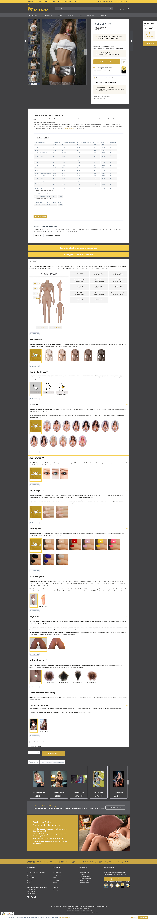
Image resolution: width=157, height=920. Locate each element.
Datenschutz (55, 887)
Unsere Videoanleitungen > (52, 235)
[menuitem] (84, 8)
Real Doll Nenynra (79, 792)
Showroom (37, 843)
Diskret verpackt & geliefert (104, 78)
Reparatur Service (31, 877)
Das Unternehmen (57, 872)
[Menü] (13, 913)
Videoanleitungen (31, 880)
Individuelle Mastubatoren (33, 874)
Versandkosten (75, 906)
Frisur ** (34, 404)
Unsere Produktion (57, 875)
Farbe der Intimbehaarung (42, 692)
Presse (54, 877)
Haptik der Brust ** (39, 372)
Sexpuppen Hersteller (71, 128)
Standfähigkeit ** (38, 576)
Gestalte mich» (150, 44)
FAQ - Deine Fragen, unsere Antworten (35, 872)
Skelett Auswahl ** (39, 705)
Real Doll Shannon (59, 792)
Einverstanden (143, 917)
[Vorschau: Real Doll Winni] (34, 25)
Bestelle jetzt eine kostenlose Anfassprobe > (108, 53)
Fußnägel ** (35, 528)
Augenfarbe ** (37, 457)
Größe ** (34, 261)
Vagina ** (34, 616)
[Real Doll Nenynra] (79, 779)
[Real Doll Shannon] (59, 779)
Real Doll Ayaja (98, 792)
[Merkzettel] (120, 8)
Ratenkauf (29, 875)
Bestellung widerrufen (58, 890)
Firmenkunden (56, 879)
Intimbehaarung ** (39, 660)
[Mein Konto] (124, 8)
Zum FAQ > (38, 235)
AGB (54, 884)
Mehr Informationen (64, 917)
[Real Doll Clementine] (39, 779)
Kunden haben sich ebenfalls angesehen (53, 762)
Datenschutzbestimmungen (112, 881)
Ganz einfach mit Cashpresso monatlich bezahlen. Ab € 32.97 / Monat (110, 89)
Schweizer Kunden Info (32, 879)
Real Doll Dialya (118, 792)
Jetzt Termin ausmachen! (115, 807)
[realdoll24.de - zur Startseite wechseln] (38, 8)
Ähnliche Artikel (33, 762)
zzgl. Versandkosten (105, 30)
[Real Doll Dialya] (118, 779)
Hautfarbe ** (36, 339)
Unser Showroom (57, 874)
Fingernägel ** (37, 490)
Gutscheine (29, 884)
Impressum (55, 885)
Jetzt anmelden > (116, 879)
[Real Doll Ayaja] (99, 779)
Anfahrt (28, 882)
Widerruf (55, 882)
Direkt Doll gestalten (40, 216)
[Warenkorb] (128, 8)
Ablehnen (133, 917)
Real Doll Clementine (39, 792)
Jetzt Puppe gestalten (106, 62)
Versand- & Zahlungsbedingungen (60, 880)
